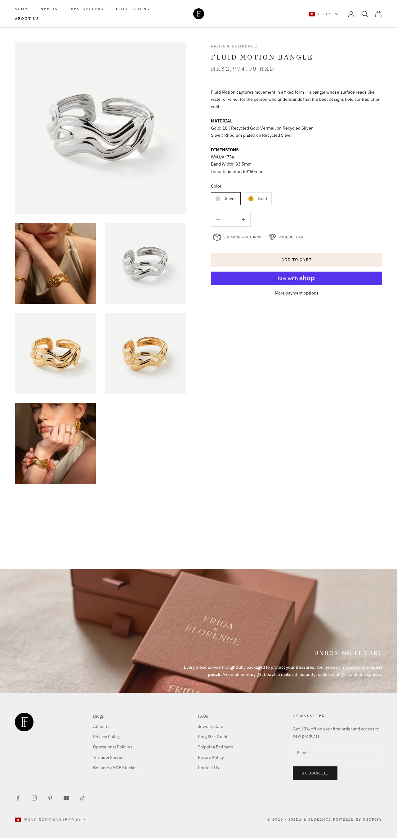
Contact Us (208, 767)
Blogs (98, 716)
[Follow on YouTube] (66, 798)
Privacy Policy (106, 736)
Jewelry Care (210, 726)
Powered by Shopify (357, 819)
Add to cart (296, 260)
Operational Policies (112, 747)
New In (49, 9)
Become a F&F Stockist (115, 767)
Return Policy (211, 757)
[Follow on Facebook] (18, 798)
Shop (21, 9)
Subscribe (315, 773)
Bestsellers (87, 9)
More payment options (297, 293)
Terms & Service (109, 757)
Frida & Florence (234, 46)
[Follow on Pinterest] (50, 798)
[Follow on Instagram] (34, 798)
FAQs (203, 716)
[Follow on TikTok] (82, 798)
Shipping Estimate (215, 747)
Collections (132, 9)
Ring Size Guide (213, 736)
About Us (27, 18)
